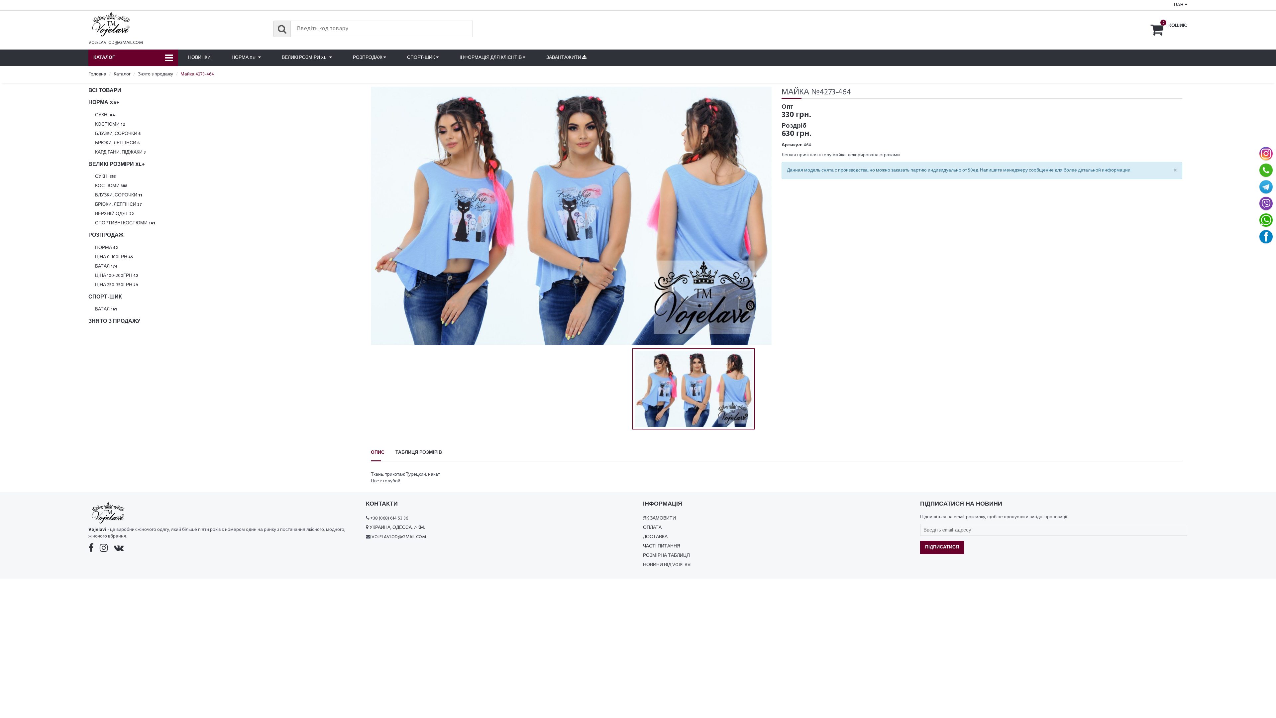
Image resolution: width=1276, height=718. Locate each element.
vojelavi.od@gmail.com (115, 43)
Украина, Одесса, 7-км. (397, 528)
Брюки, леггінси (117, 143)
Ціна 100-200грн (116, 276)
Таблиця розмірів (418, 452)
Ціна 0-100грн (114, 257)
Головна (97, 74)
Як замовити (659, 518)
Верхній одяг (114, 214)
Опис (377, 452)
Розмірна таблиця (666, 555)
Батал (106, 266)
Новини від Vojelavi (667, 565)
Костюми (110, 124)
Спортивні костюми (125, 223)
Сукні (105, 115)
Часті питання (661, 546)
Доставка (655, 537)
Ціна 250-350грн (116, 285)
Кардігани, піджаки (120, 152)
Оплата (652, 528)
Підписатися (942, 547)
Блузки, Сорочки (118, 134)
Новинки (199, 57)
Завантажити (564, 57)
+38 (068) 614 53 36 (389, 518)
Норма (106, 248)
